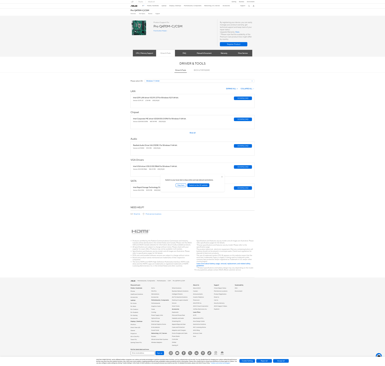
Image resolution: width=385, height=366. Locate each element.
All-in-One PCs (135, 336)
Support (158, 13)
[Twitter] (190, 353)
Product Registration (220, 294)
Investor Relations (198, 297)
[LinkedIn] (197, 353)
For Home (133, 303)
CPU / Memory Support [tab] (144, 53)
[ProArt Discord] (222, 353)
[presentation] (132, 214)
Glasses (133, 330)
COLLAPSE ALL (246, 89)
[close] (222, 177)
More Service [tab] (243, 53)
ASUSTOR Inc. (197, 303)
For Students (134, 312)
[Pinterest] (203, 353)
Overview (133, 13)
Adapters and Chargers (179, 330)
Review (150, 13)
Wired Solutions (176, 288)
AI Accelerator (155, 327)
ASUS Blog (196, 330)
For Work (133, 306)
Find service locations (153, 214)
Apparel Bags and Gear (179, 324)
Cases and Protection (178, 327)
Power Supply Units (157, 315)
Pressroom (196, 300)
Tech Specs (142, 13)
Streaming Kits (176, 321)
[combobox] (199, 81)
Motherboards (155, 303)
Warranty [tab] (224, 53)
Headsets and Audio (178, 318)
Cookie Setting (247, 361)
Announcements (198, 294)
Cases (153, 309)
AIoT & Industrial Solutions (179, 297)
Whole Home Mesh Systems (159, 339)
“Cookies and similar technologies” (220, 363)
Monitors (133, 324)
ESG (236, 288)
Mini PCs (154, 291)
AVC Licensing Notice (199, 327)
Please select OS (137, 81)
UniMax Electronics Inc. (200, 309)
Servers (174, 303)
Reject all (264, 361)
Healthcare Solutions (137, 294)
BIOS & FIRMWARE (202, 70)
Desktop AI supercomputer (180, 300)
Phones (133, 291)
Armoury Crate (197, 333)
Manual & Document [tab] (204, 53)
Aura (194, 336)
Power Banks (176, 336)
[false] (233, 44)
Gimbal (174, 342)
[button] (234, 1)
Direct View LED (135, 327)
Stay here (180, 185)
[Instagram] (171, 353)
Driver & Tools (180, 70)
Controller (175, 339)
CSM (169, 281)
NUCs (153, 288)
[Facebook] (184, 353)
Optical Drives (155, 318)
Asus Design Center (199, 321)
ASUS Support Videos (220, 306)
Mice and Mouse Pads (178, 315)
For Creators (134, 309)
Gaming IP (175, 345)
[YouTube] (177, 353)
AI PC (195, 315)
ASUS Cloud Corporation (200, 306)
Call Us (216, 300)
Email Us (137, 214)
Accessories (134, 297)
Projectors (134, 333)
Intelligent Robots (177, 294)
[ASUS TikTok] (209, 353)
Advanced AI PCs (198, 318)
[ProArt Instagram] (216, 353)
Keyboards (175, 312)
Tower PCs (134, 339)
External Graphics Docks (158, 324)
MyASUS (216, 309)
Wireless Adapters (156, 342)
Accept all (281, 361)
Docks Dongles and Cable (179, 333)
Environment (250, 2)
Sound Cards (155, 330)
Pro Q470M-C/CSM (140, 10)
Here (237, 32)
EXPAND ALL (231, 89)
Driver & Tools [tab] (166, 53)
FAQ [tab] (184, 53)
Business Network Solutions (180, 291)
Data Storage (155, 321)
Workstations (155, 294)
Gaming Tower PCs (136, 342)
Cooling (153, 312)
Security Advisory (219, 303)
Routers (153, 336)
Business (241, 2)
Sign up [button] (159, 353)
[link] (134, 6)
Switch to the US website (198, 185)
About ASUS (197, 288)
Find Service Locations (220, 291)
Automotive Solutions (199, 324)
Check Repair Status (220, 288)
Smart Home (175, 306)
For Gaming (134, 315)
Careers (195, 291)
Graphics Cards (156, 306)
